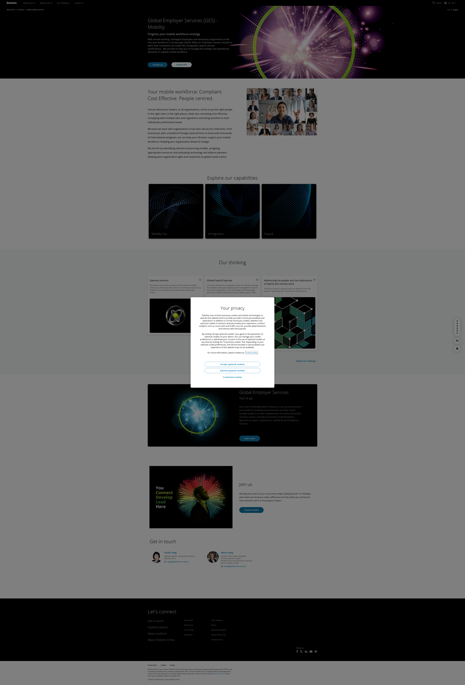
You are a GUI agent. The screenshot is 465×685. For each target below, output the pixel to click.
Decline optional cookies (232, 370)
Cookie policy (252, 352)
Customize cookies (232, 377)
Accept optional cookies (232, 364)
